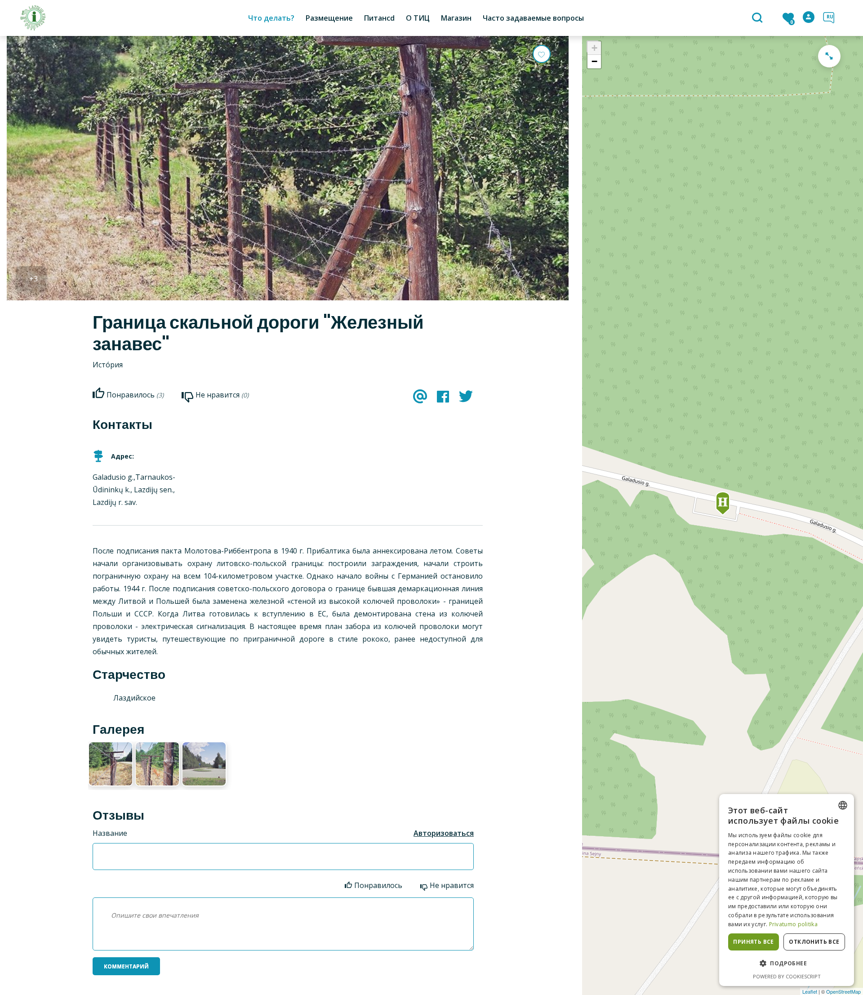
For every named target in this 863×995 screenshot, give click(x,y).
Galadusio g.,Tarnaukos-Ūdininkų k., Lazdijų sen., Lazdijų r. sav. (134, 489)
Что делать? (271, 18)
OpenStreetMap (843, 991)
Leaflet (809, 991)
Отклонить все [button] (814, 942)
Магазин (456, 18)
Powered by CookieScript (787, 976)
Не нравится (452, 885)
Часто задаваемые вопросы (533, 18)
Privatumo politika (793, 924)
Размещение (329, 18)
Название (110, 833)
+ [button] (594, 48)
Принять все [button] (753, 942)
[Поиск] (758, 18)
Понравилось (378, 885)
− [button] (594, 61)
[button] (786, 963)
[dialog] (786, 890)
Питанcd (379, 18)
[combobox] (842, 805)
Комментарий (126, 966)
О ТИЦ (418, 18)
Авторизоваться (444, 833)
